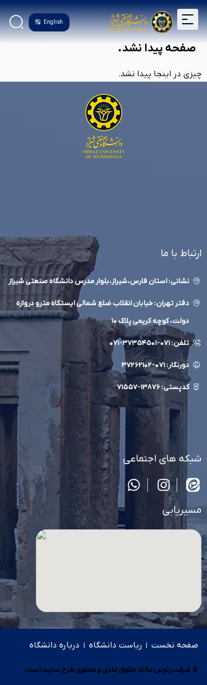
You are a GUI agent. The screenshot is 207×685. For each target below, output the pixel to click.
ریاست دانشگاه (115, 645)
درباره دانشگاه (54, 645)
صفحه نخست (174, 645)
